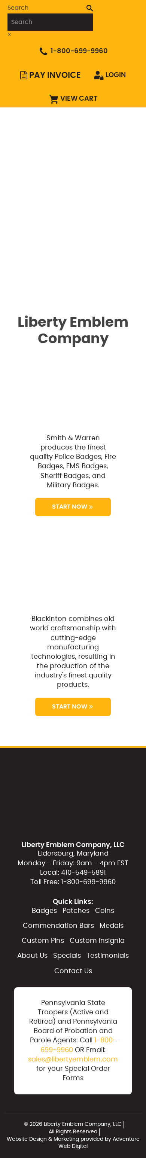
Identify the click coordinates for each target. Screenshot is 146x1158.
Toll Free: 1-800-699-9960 (73, 882)
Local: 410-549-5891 (73, 872)
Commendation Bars (107, 167)
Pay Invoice (55, 75)
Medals (86, 185)
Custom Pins (94, 202)
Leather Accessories (107, 236)
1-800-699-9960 (79, 51)
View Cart (78, 98)
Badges (86, 116)
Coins (84, 150)
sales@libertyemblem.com (73, 1059)
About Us (32, 956)
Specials (67, 956)
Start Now (69, 507)
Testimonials (107, 956)
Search (17, 8)
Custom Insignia (101, 219)
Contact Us (73, 971)
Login (116, 75)
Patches (88, 133)
